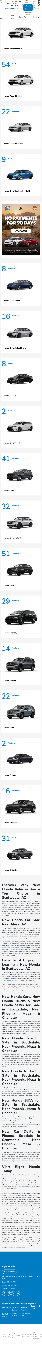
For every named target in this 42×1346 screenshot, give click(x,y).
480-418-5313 (12, 3)
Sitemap (18, 1335)
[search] (20, 8)
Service (15, 1303)
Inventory (7, 1303)
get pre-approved (7, 947)
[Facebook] (4, 1293)
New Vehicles (6, 1308)
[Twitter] (13, 1293)
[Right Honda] (8, 8)
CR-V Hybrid (24, 934)
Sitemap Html (24, 1335)
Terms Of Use (13, 1335)
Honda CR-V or (16, 934)
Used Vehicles (6, 1311)
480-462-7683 (11, 1282)
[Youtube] (18, 1293)
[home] (16, 8)
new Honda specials (12, 980)
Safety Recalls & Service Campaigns (36, 1335)
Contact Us (10, 1271)
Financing (5, 942)
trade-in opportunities (17, 949)
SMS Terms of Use (35, 1306)
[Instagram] (9, 1293)
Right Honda (4, 1335)
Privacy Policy (9, 1335)
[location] (18, 8)
